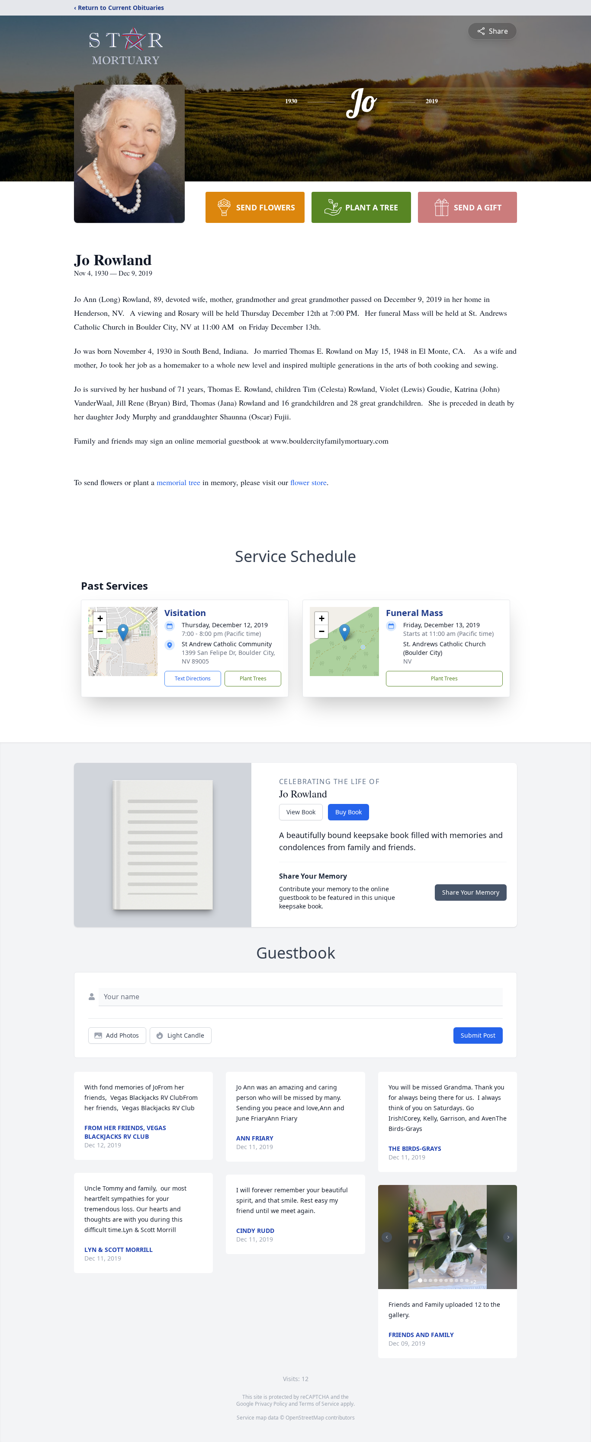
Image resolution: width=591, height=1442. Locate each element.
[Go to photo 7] (451, 1280)
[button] (123, 633)
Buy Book (348, 812)
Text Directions (193, 678)
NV (407, 661)
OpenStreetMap (305, 1417)
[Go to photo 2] (425, 1280)
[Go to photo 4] (435, 1280)
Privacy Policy (271, 1403)
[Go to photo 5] (441, 1280)
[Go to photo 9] (461, 1280)
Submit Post (478, 1035)
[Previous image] (387, 1237)
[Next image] (508, 1237)
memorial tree (178, 482)
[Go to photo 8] (456, 1280)
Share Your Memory (470, 892)
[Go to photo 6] (446, 1280)
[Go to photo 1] (420, 1280)
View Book (300, 812)
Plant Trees (253, 678)
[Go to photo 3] (430, 1280)
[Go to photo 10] (467, 1280)
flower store (308, 482)
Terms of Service (319, 1403)
